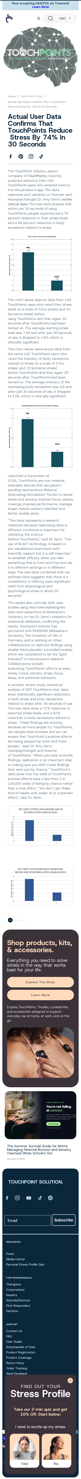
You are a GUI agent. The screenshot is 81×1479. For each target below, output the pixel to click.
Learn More (40, 7)
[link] (40, 1401)
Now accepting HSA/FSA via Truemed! (40, 3)
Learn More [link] (40, 995)
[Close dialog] (70, 1380)
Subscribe (63, 1220)
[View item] (7, 1198)
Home (12, 96)
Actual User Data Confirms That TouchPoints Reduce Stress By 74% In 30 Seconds (37, 104)
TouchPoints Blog (31, 96)
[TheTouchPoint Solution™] (9, 18)
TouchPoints (37, 176)
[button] (38, 18)
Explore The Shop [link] (40, 982)
